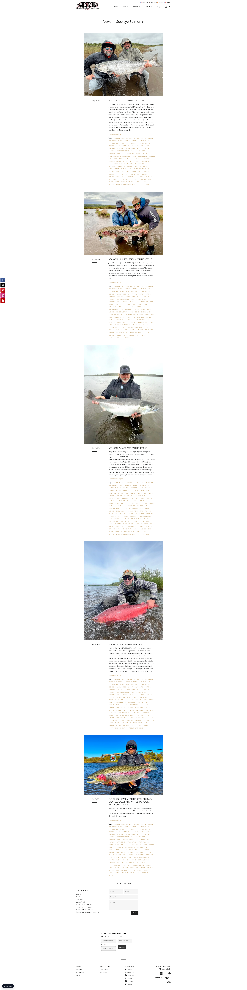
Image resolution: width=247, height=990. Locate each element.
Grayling (121, 166)
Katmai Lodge (114, 169)
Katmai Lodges (126, 169)
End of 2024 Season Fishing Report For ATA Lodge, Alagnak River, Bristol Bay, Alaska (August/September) (130, 802)
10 (125, 884)
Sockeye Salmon (127, 182)
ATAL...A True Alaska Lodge (119, 156)
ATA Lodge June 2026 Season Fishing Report (130, 259)
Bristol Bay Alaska (126, 307)
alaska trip (141, 148)
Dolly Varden (114, 314)
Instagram (130, 975)
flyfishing (113, 166)
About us (149, 7)
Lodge (116, 7)
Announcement (128, 302)
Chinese (161, 3)
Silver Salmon (114, 182)
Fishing (125, 7)
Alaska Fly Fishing (116, 148)
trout (138, 182)
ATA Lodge (140, 153)
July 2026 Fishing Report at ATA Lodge (127, 100)
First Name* (105, 937)
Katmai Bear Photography (137, 166)
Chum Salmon (128, 161)
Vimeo (129, 984)
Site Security (80, 972)
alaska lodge (130, 148)
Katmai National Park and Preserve (123, 322)
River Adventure (115, 179)
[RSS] (143, 22)
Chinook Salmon (115, 161)
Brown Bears (146, 159)
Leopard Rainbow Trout (124, 325)
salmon (136, 179)
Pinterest (130, 972)
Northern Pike (147, 524)
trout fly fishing (143, 184)
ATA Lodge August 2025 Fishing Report (128, 448)
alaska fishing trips (143, 146)
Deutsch (154, 3)
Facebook (130, 966)
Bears (134, 156)
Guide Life (112, 516)
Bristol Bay (142, 156)
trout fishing (128, 335)
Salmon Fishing (146, 179)
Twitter (129, 969)
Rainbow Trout (146, 176)
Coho (111, 164)
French (168, 3)
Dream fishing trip (128, 314)
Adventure (137, 7)
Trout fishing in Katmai (125, 184)
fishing (129, 164)
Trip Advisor (104, 969)
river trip (127, 179)
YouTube (130, 981)
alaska (129, 138)
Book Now (103, 972)
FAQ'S (159, 7)
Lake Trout (136, 171)
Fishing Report (140, 164)
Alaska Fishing (131, 141)
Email (103, 945)
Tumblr (129, 978)
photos (111, 176)
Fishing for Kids (115, 513)
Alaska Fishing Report (124, 146)
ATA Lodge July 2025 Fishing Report (126, 644)
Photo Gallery (105, 966)
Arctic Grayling (128, 153)
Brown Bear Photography (129, 159)
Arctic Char (140, 498)
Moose (124, 174)
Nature (132, 174)
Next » (130, 884)
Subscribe (122, 947)
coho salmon (119, 164)
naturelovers (142, 174)
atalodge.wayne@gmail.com (89, 912)
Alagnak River (119, 138)
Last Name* (121, 937)
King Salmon (126, 171)
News (107, 21)
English (145, 3)
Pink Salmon (121, 176)
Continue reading (115, 134)
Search (78, 966)
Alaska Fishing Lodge (128, 143)
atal (148, 153)
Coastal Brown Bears (143, 161)
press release (133, 176)
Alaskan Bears (114, 153)
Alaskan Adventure (139, 151)
